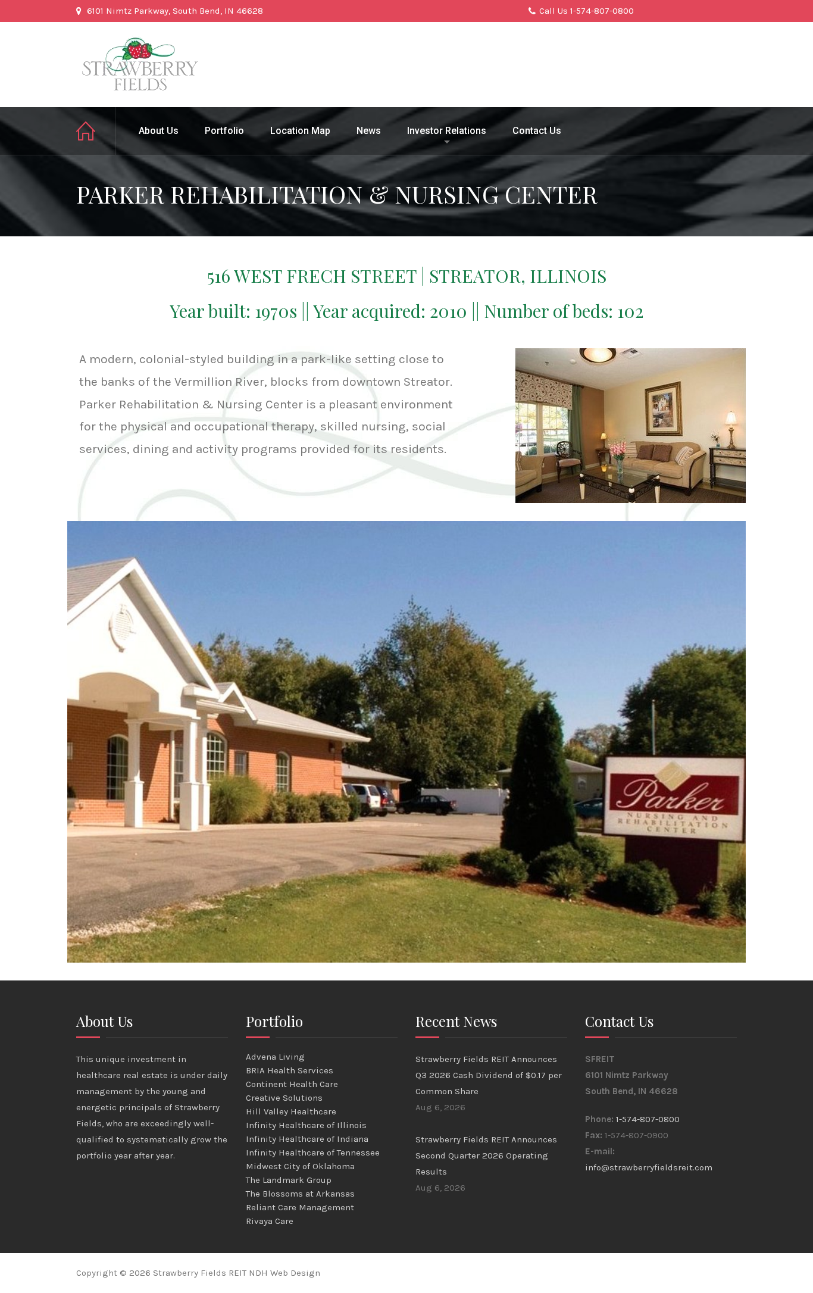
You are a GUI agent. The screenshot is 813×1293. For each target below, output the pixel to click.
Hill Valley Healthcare (291, 1111)
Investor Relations (446, 130)
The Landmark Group (289, 1180)
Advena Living (275, 1056)
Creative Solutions (284, 1097)
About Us (159, 130)
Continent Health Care (292, 1084)
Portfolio (224, 130)
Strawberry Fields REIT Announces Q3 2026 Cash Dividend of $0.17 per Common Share (488, 1075)
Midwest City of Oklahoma (300, 1166)
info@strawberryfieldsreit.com (648, 1167)
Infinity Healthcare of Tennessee (313, 1152)
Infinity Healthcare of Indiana (307, 1138)
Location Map (300, 130)
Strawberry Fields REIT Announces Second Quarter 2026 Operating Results (486, 1155)
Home (95, 131)
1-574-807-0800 (648, 1119)
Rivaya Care (269, 1221)
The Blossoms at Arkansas (300, 1193)
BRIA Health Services (289, 1070)
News (369, 130)
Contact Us (536, 130)
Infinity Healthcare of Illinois (306, 1125)
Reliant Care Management (300, 1207)
